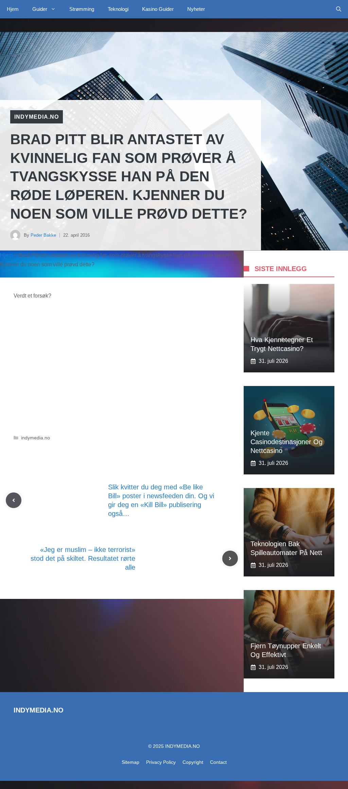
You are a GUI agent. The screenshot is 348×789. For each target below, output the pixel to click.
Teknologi (118, 9)
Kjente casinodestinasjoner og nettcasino (286, 441)
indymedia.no (36, 117)
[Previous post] (13, 500)
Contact (218, 762)
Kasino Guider (158, 9)
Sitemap (130, 762)
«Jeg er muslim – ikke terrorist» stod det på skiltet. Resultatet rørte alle (83, 558)
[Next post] (230, 558)
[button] (338, 9)
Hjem (13, 9)
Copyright (192, 762)
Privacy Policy (161, 762)
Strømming (81, 9)
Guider (39, 9)
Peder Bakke (43, 235)
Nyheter (196, 9)
